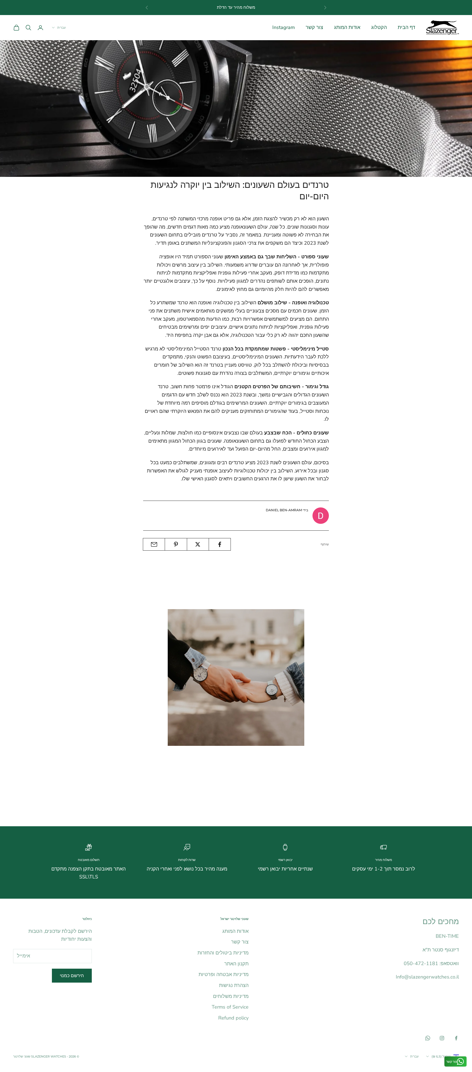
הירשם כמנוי (72, 975)
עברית (61, 28)
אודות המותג (347, 27)
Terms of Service (230, 1007)
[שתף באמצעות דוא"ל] (154, 544)
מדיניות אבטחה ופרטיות (224, 974)
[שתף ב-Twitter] (198, 544)
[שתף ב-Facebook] (220, 544)
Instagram (283, 27)
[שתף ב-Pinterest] (176, 544)
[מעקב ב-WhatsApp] (427, 1038)
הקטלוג (379, 27)
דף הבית (406, 27)
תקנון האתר (236, 963)
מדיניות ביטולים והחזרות (223, 953)
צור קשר (314, 27)
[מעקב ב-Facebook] (456, 1038)
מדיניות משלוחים (231, 996)
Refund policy (233, 1018)
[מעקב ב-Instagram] (442, 1038)
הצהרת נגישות (234, 985)
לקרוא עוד (293, 804)
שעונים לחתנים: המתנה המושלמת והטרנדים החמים (250, 755)
